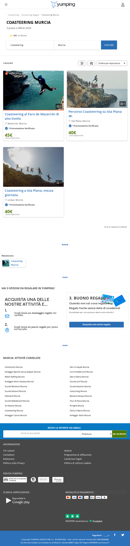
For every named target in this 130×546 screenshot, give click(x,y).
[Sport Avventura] (63, 4)
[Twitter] (122, 535)
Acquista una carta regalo (96, 324)
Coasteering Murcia (14, 410)
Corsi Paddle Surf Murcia (81, 371)
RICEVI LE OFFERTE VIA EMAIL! (64, 427)
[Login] (123, 5)
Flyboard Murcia (12, 395)
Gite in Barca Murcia (79, 376)
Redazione (8, 458)
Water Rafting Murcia (15, 376)
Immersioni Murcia (14, 367)
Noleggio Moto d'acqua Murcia (19, 381)
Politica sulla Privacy (14, 463)
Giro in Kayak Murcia (79, 367)
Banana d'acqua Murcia (81, 395)
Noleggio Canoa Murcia (16, 415)
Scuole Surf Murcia (78, 381)
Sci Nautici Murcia (13, 405)
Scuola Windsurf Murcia (16, 386)
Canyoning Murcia (78, 391)
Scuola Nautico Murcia (80, 386)
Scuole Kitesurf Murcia (15, 391)
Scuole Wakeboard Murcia (17, 400)
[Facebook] (114, 535)
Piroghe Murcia (77, 405)
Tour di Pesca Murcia (79, 400)
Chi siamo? (9, 450)
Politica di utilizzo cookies (77, 463)
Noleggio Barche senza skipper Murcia (22, 371)
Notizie (68, 450)
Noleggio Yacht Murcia (80, 415)
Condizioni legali (73, 458)
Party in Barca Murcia (80, 410)
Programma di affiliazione (77, 454)
